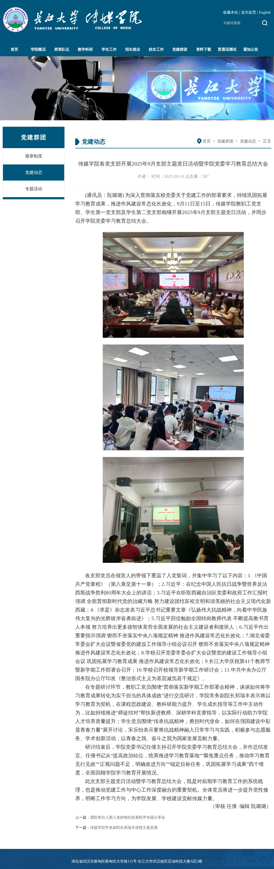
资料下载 (203, 49)
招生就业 (132, 49)
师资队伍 (61, 49)
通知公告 (250, 49)
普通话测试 (227, 49)
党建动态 (33, 172)
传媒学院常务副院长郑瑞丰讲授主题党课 (124, 828)
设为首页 (248, 12)
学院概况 (38, 49)
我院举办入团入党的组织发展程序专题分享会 (127, 817)
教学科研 (85, 49)
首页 (14, 49)
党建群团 (179, 49)
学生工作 (109, 49)
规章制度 (33, 156)
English (265, 12)
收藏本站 (230, 12)
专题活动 (33, 188)
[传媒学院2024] (72, 31)
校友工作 (156, 49)
